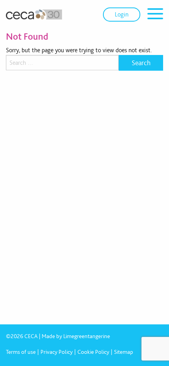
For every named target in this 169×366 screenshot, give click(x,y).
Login (122, 14)
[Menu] (155, 15)
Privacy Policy (56, 351)
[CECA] (34, 14)
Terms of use (21, 351)
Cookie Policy (93, 351)
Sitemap (123, 351)
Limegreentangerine (86, 336)
